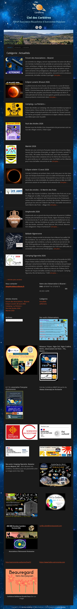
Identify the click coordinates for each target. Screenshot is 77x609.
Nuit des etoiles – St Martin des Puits (40, 190)
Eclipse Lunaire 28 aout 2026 (37, 82)
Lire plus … (58, 75)
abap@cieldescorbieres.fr (15, 286)
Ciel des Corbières (39, 17)
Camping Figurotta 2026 (35, 256)
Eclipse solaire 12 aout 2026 (37, 169)
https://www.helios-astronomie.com (52, 562)
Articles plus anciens (14, 280)
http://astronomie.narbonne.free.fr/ (18, 562)
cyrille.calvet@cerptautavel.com (50, 526)
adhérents (43, 304)
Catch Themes (61, 607)
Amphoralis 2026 (32, 211)
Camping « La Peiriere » (35, 104)
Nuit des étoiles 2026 (34, 123)
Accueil (10, 47)
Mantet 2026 (30, 146)
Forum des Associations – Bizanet (39, 58)
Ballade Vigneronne (33, 234)
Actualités (42, 302)
